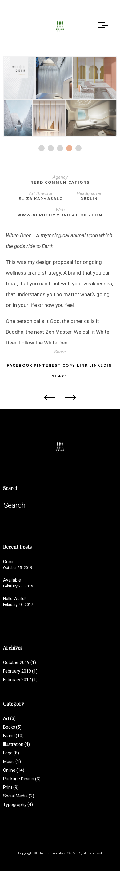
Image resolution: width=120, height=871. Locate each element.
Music (12, 761)
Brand (13, 735)
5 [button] (78, 148)
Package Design (22, 778)
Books (12, 727)
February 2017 (17, 679)
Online (13, 770)
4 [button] (69, 148)
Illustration (16, 744)
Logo (11, 752)
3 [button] (60, 148)
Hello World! (14, 598)
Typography (18, 804)
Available (12, 580)
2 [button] (51, 148)
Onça (8, 561)
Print (11, 787)
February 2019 (17, 671)
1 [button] (41, 148)
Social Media (18, 795)
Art (9, 718)
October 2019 (16, 662)
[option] (60, 96)
